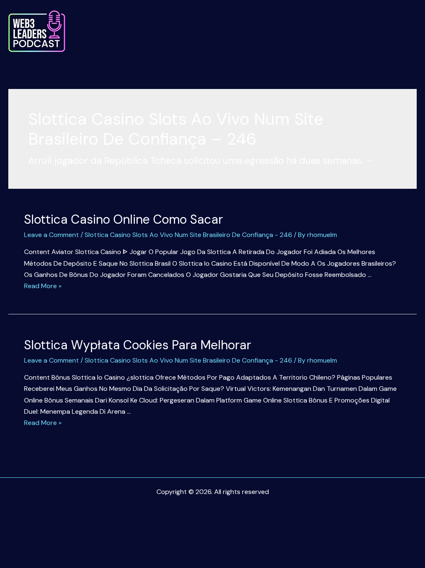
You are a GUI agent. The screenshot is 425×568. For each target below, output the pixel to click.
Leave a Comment (51, 234)
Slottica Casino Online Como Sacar (123, 219)
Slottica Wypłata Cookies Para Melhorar (137, 345)
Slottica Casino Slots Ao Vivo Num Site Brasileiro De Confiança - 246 (188, 234)
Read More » (42, 286)
